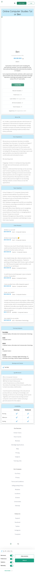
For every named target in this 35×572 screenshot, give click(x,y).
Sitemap (17, 505)
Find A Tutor (21, 3)
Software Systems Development (21, 358)
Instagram (17, 530)
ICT (27, 356)
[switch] (11, 559)
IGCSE (4, 343)
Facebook (17, 522)
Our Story (17, 473)
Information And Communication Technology (21, 334)
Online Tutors (17, 433)
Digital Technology (22, 356)
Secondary (5, 332)
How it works (17, 437)
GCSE (3, 338)
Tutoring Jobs (17, 461)
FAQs (17, 449)
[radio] (14, 58)
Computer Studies (6, 334)
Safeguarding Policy (17, 485)
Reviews (17, 441)
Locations (17, 493)
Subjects (17, 457)
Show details (7, 570)
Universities (17, 501)
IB (3, 349)
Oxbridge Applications (17, 445)
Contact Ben (18, 85)
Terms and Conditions (17, 481)
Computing (14, 356)
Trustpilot (17, 534)
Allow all (24, 560)
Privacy (17, 477)
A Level (4, 355)
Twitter (17, 526)
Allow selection (24, 556)
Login (31, 3)
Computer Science (6, 339)
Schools (17, 497)
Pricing (17, 453)
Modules (17, 489)
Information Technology (8, 358)
